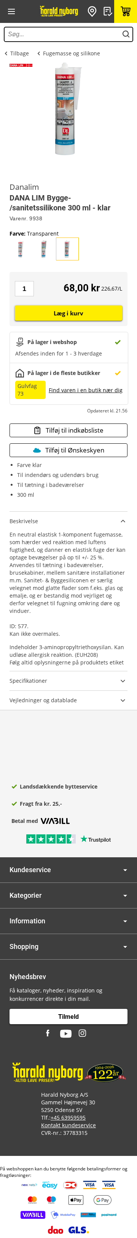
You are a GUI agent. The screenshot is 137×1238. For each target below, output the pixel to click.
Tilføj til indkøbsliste (75, 430)
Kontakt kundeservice (68, 1125)
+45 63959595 (68, 1117)
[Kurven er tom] (125, 11)
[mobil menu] (11, 11)
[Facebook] (48, 1033)
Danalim (24, 187)
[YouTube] (66, 1033)
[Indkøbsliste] (109, 11)
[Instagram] (83, 1033)
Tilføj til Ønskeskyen (74, 450)
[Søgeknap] (126, 34)
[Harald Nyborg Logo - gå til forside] (59, 11)
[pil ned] (125, 870)
